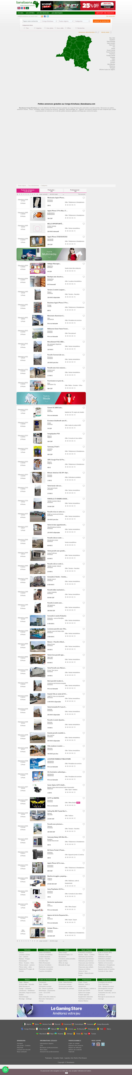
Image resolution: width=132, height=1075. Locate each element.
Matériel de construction (46, 967)
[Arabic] (27, 9)
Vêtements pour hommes (85, 961)
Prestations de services (105, 982)
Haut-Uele (112, 45)
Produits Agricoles (83, 994)
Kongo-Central (111, 55)
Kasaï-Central (111, 50)
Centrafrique (79, 1024)
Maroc (109, 1029)
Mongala (112, 68)
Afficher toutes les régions (107, 69)
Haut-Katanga (111, 41)
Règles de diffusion (75, 1047)
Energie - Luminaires (25, 988)
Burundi (57, 1024)
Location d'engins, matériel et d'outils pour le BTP (87, 989)
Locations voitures (24, 954)
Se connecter (110, 16)
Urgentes (39, 28)
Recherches (81, 28)
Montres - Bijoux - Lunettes (86, 954)
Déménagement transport (105, 988)
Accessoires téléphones (105, 967)
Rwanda (60, 1034)
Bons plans (43, 1049)
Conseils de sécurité (24, 1049)
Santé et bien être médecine (47, 997)
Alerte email (105, 32)
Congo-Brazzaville (103, 1024)
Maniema (112, 66)
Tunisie (93, 1034)
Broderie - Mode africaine (85, 973)
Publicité (71, 1051)
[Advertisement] (31, 68)
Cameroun (67, 1024)
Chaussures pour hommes (86, 963)
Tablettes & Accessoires (105, 963)
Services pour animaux (65, 986)
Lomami (112, 62)
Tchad (78, 1034)
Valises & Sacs (83, 971)
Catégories (44, 185)
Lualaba (112, 61)
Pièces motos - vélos (25, 967)
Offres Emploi (63, 952)
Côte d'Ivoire (43, 1029)
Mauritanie (42, 1034)
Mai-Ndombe (111, 64)
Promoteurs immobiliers (46, 969)
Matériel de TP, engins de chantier (26, 970)
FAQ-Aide (20, 1047)
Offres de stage (63, 963)
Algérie (29, 1024)
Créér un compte (74, 1043)
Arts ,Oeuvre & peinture (46, 988)
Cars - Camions (23, 956)
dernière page (54, 194)
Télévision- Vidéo (103, 954)
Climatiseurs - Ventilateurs (27, 990)
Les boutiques (57, 13)
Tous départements (33, 185)
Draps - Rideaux (24, 982)
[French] (23, 9)
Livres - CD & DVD (44, 992)
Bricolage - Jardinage (25, 999)
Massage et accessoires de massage (106, 998)
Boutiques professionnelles (49, 1047)
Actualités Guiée (58, 1058)
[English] (19, 9)
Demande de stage (64, 965)
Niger (52, 1034)
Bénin (37, 1024)
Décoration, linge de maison (27, 992)
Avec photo (50, 28)
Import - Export (82, 982)
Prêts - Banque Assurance (106, 986)
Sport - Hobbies (43, 984)
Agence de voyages (84, 992)
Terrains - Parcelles (44, 959)
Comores (90, 1024)
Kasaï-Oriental (110, 52)
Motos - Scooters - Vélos (26, 963)
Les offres (30, 13)
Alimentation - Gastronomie (47, 990)
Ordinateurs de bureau (104, 956)
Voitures (21, 952)
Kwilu (113, 59)
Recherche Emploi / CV (66, 954)
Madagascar (92, 1029)
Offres (69, 28)
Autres (80, 975)
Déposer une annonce (105, 13)
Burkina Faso (47, 1024)
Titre (27, 28)
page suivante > (43, 194)
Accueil (21, 13)
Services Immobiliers (45, 965)
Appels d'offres (63, 961)
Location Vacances (44, 956)
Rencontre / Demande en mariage (46, 1000)
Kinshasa (112, 54)
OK (66, 1073)
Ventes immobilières (45, 952)
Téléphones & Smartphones (106, 965)
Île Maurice (80, 1029)
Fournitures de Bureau (85, 999)
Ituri (114, 47)
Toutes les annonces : (28, 190)
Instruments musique (45, 986)
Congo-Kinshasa (29, 1029)
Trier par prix (81, 194)
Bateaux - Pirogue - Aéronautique (25, 960)
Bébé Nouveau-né (24, 986)
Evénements (42, 982)
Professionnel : (75, 190)
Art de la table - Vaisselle (26, 984)
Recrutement (62, 956)
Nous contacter (22, 1051)
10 (37, 194)
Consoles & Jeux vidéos (105, 971)
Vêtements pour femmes (85, 956)
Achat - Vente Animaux (65, 982)
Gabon (62, 1029)
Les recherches (43, 13)
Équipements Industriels (85, 997)
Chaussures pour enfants (85, 967)
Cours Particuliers (103, 984)
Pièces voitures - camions (27, 965)
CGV (41, 1045)
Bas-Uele (112, 38)
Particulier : (51, 190)
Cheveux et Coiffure (84, 969)
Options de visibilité (75, 1049)
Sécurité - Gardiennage (105, 990)
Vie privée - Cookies (23, 1045)
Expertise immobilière (45, 971)
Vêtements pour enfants (85, 965)
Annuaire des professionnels (49, 1051)
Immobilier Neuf (43, 961)
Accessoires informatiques (106, 961)
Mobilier (21, 994)
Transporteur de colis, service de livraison (107, 993)
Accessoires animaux (65, 984)
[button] (5, 1069)
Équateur (112, 39)
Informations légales (46, 1043)
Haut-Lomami (111, 43)
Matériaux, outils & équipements (84, 985)
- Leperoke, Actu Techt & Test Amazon (75, 1058)
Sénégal (69, 1034)
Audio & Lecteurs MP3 (105, 952)
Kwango (112, 57)
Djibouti (53, 1029)
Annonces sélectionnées (87, 32)
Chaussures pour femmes (86, 959)
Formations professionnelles (67, 959)
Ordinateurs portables (104, 959)
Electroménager (23, 997)
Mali (101, 1029)
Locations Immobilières (46, 954)
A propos (20, 1043)
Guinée (70, 1029)
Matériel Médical (83, 1001)
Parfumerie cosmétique (85, 952)
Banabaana (70, 1062)
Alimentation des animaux (66, 988)
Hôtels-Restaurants (44, 963)
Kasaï (113, 48)
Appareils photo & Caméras (106, 969)
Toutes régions (22, 185)
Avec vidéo (60, 28)
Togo (85, 1034)
